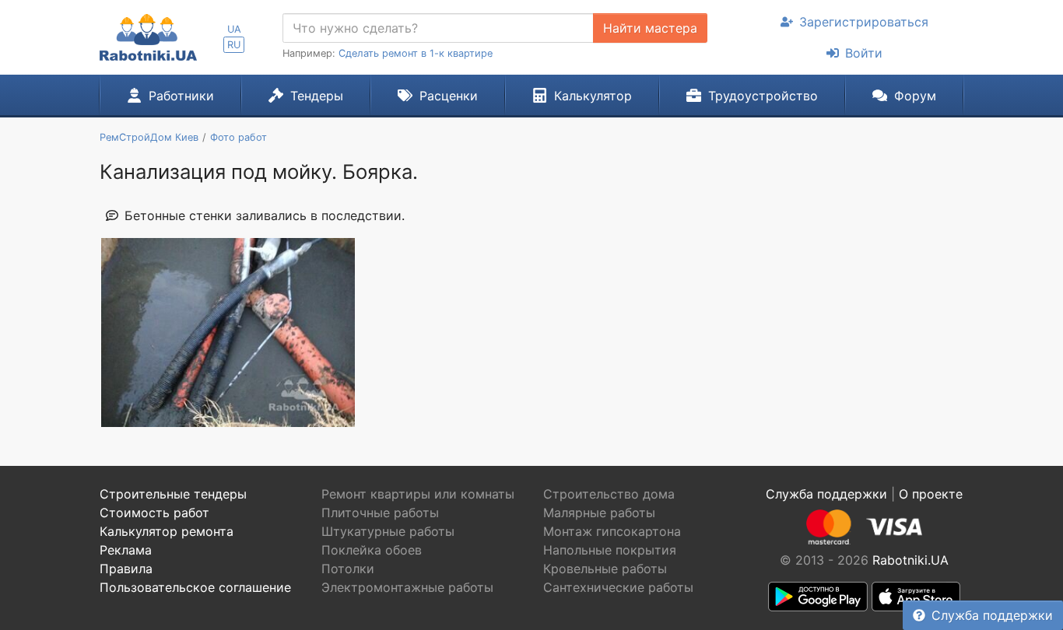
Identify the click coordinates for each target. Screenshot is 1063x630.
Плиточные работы (380, 512)
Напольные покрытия (609, 550)
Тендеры (316, 95)
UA (234, 29)
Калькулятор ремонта (166, 531)
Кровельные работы (605, 568)
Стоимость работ (154, 512)
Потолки (347, 568)
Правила (126, 568)
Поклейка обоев (371, 550)
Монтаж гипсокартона (612, 531)
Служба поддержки (992, 615)
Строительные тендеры (173, 494)
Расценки (448, 95)
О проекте (931, 494)
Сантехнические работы (618, 587)
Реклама (126, 550)
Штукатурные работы (387, 531)
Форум (915, 95)
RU (233, 45)
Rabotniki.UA (910, 560)
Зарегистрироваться (863, 22)
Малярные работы (599, 512)
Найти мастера (650, 28)
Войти (863, 53)
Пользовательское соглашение (195, 587)
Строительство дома (609, 494)
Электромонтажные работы (407, 587)
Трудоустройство (763, 95)
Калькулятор (593, 95)
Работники (181, 95)
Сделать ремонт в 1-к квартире (416, 53)
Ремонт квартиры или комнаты (417, 494)
